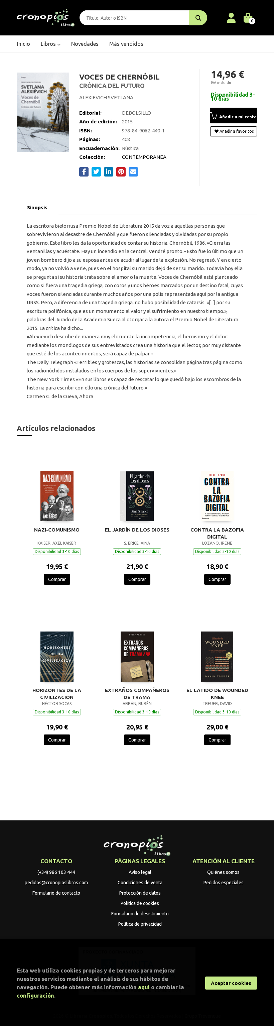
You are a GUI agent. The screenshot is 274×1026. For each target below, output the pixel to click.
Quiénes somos (223, 872)
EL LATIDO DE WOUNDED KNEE (217, 693)
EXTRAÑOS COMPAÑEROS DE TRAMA (137, 693)
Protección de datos (140, 893)
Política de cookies (140, 903)
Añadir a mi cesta (237, 116)
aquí (144, 987)
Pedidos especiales (223, 882)
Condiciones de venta (140, 882)
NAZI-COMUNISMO (57, 530)
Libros (49, 44)
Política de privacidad (140, 924)
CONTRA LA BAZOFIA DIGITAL (217, 533)
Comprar (57, 579)
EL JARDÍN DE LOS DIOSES (137, 530)
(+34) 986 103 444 (56, 872)
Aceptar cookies (231, 983)
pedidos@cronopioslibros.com (56, 882)
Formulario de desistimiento (140, 913)
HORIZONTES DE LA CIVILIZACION (56, 693)
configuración (35, 995)
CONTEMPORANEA (144, 157)
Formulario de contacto (56, 893)
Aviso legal (140, 872)
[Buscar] (198, 17)
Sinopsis (37, 207)
